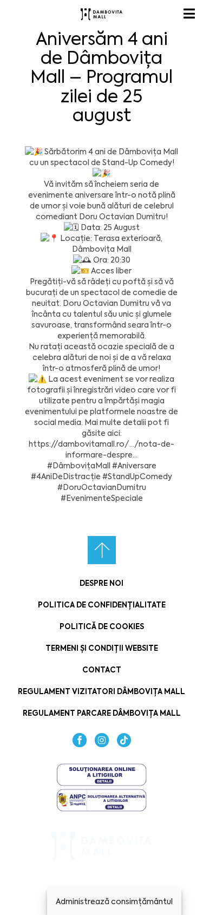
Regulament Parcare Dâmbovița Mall (102, 713)
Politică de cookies (102, 627)
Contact (101, 670)
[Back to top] (102, 550)
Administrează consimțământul (114, 901)
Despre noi (101, 583)
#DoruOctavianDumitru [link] (101, 487)
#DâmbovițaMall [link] (78, 465)
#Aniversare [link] (134, 465)
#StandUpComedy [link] (137, 476)
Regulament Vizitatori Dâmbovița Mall (101, 692)
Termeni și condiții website (101, 648)
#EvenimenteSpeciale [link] (102, 498)
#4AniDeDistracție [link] (66, 476)
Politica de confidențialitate (102, 605)
